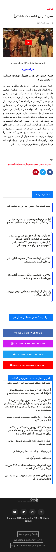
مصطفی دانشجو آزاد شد (38, 458)
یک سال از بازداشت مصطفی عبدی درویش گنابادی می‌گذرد (29, 293)
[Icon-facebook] (41, 512)
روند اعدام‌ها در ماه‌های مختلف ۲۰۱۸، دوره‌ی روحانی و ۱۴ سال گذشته (28, 466)
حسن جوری (38, 164)
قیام (15, 164)
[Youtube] (15, 512)
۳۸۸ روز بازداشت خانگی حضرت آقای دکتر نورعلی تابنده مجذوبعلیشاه (29, 276)
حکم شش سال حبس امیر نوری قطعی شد (29, 206)
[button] (50, 172)
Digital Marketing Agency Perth (28, 545)
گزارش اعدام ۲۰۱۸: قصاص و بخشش (31, 451)
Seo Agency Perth (28, 534)
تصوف (48, 164)
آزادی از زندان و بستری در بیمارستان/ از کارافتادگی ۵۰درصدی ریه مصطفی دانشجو (29, 220)
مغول (9, 164)
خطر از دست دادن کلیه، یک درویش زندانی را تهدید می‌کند (28, 442)
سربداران (27, 164)
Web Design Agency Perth (28, 539)
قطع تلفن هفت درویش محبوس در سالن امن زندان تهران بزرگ (28, 477)
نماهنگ (50, 8)
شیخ (20, 164)
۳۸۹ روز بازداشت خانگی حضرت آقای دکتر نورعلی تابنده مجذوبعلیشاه (29, 259)
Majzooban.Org (26, 518)
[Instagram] (32, 512)
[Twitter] (23, 512)
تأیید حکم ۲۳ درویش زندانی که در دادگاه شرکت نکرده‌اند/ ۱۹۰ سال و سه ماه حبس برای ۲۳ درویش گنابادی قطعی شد (29, 430)
